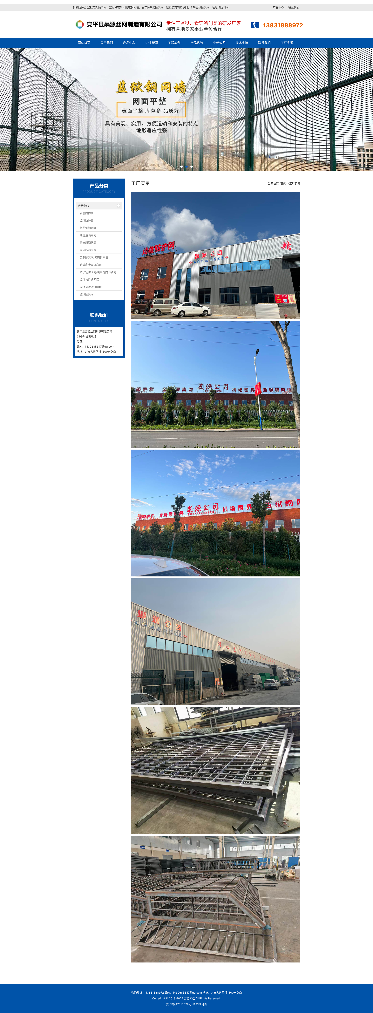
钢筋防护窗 (86, 213)
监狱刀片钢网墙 (89, 279)
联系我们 (293, 7)
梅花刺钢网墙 (88, 227)
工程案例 (174, 43)
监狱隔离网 (86, 294)
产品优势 (197, 43)
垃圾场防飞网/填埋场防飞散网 (98, 272)
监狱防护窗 (86, 220)
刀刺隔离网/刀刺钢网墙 (94, 257)
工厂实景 (287, 43)
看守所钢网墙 (88, 242)
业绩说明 (219, 43)
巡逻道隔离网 (88, 235)
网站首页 (84, 43)
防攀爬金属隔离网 (91, 264)
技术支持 (242, 43)
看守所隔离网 (88, 250)
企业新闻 (152, 43)
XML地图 (201, 1004)
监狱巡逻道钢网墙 (91, 287)
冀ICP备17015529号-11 (180, 1004)
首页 (283, 183)
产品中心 (278, 7)
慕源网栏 (189, 998)
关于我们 (106, 43)
